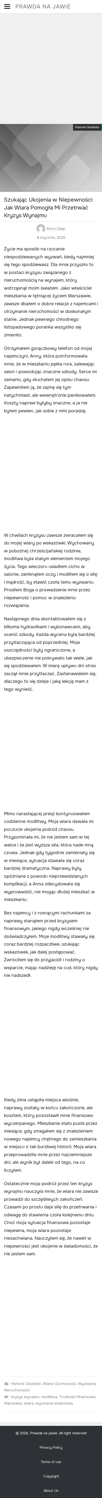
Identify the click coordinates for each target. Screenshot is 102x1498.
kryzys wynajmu (25, 1396)
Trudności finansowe (77, 1396)
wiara (28, 1403)
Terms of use (51, 1462)
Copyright (51, 1476)
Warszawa (13, 1403)
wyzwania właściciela (54, 1403)
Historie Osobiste (87, 127)
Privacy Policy (51, 1447)
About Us (51, 1490)
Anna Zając (56, 228)
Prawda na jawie (43, 6)
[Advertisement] (51, 67)
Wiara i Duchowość (59, 1383)
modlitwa (49, 1396)
